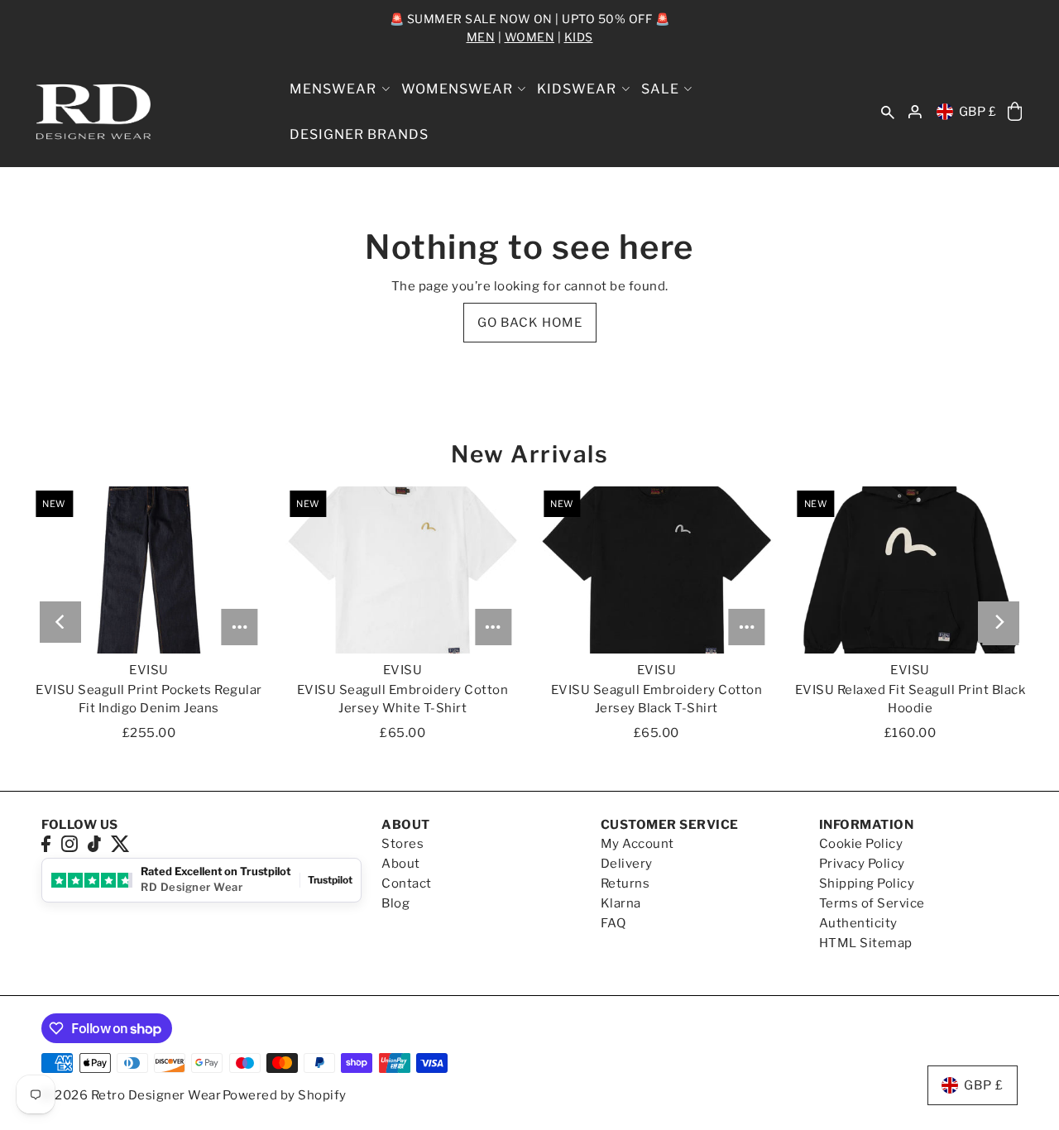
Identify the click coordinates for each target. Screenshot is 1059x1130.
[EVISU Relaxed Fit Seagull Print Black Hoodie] (910, 570)
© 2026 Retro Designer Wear (131, 1095)
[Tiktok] (94, 843)
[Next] (998, 622)
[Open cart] (1015, 112)
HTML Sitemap (866, 943)
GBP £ (978, 111)
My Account (637, 843)
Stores (402, 843)
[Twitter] (120, 843)
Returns (625, 883)
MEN (481, 37)
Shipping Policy (867, 883)
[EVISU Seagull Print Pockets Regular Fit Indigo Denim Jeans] (148, 570)
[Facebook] (45, 843)
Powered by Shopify (285, 1095)
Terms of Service (872, 903)
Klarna (621, 903)
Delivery (627, 863)
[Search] (887, 112)
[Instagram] (69, 843)
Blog (395, 903)
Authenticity (858, 923)
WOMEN (530, 37)
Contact (406, 883)
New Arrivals (529, 454)
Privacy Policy (862, 863)
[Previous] (60, 622)
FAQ (613, 923)
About (400, 863)
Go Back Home (529, 322)
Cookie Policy (861, 843)
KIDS (578, 37)
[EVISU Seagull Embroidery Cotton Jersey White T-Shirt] (402, 570)
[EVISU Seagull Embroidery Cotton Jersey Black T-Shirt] (656, 570)
